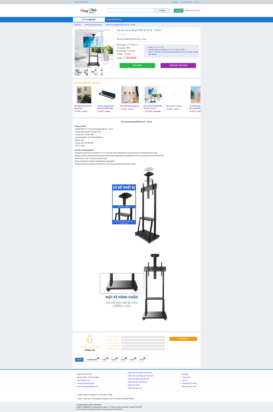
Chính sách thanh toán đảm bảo (138, 379)
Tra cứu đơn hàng (186, 2)
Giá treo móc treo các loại (93, 25)
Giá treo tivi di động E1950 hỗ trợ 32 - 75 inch (120, 25)
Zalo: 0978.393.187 (83, 380)
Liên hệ (196, 2)
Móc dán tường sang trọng (106, 106)
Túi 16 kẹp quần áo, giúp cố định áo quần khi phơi (175, 107)
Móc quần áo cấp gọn (151, 106)
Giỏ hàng (179, 10)
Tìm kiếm (162, 10)
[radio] (82, 346)
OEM (128, 48)
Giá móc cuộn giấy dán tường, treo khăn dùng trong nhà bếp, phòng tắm (83, 107)
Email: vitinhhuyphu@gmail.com (88, 386)
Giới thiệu (175, 2)
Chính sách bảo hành (135, 388)
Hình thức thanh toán (189, 386)
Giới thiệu (185, 374)
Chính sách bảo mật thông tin (138, 382)
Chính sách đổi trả (134, 385)
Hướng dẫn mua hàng (189, 383)
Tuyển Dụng (186, 377)
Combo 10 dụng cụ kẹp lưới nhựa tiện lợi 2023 (199, 107)
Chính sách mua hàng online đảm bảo (140, 376)
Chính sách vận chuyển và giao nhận (140, 373)
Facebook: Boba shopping (85, 383)
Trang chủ (78, 25)
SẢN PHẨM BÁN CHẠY (114, 19)
